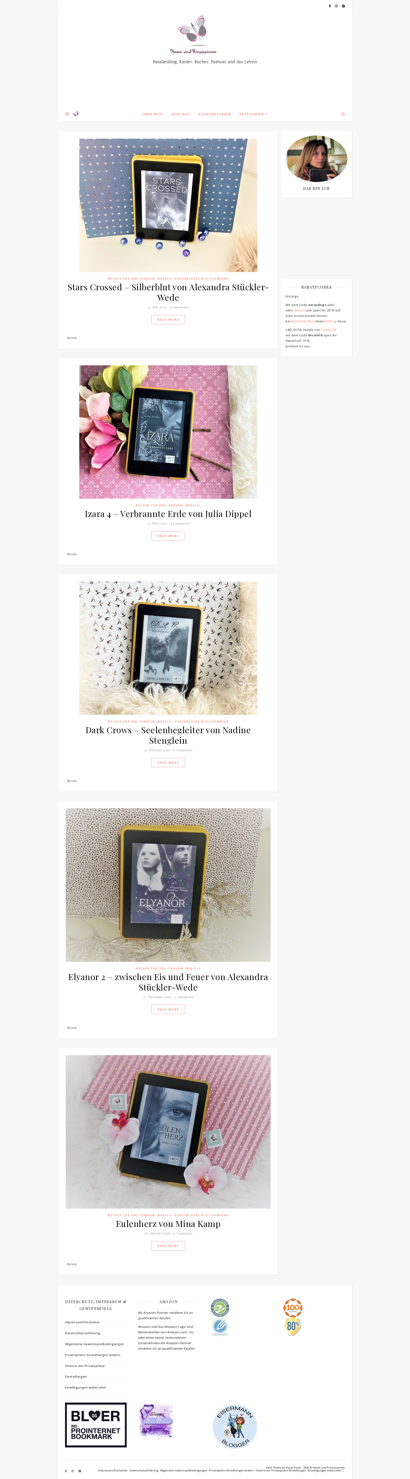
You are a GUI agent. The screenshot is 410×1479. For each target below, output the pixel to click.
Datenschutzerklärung (82, 1333)
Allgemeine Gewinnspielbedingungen (94, 1344)
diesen (299, 310)
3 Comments (179, 307)
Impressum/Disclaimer (82, 1322)
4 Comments (180, 523)
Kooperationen (214, 114)
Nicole (72, 338)
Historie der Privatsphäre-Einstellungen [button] (85, 1371)
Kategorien (251, 114)
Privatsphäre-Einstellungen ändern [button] (93, 1355)
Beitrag (330, 321)
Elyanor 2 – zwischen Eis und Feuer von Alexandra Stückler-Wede (168, 982)
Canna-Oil (328, 330)
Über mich (152, 114)
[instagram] (336, 6)
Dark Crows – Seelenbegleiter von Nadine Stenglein (168, 735)
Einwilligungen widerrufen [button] (85, 1387)
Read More (168, 319)
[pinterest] (343, 6)
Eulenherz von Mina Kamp (168, 1223)
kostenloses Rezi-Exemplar (201, 278)
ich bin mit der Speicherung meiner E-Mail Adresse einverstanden (314, 229)
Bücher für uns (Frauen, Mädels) (140, 278)
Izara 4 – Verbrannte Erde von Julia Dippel (168, 513)
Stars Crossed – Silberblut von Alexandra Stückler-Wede (168, 292)
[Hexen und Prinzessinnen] (205, 59)
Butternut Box (302, 321)
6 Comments (182, 750)
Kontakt (181, 114)
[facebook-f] (330, 6)
